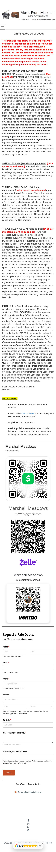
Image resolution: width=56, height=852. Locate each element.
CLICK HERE (28, 413)
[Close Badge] (42, 843)
